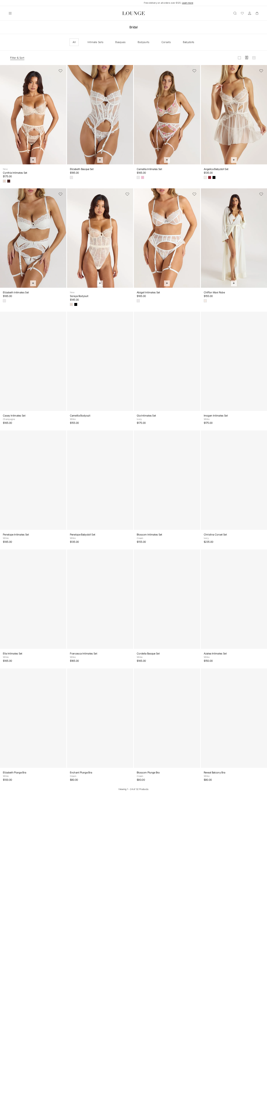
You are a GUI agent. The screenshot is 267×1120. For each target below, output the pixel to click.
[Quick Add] (33, 160)
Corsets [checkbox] (166, 42)
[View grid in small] (254, 58)
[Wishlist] (242, 13)
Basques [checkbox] (120, 42)
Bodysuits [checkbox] (143, 42)
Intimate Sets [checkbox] (95, 42)
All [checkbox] (74, 42)
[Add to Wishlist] (60, 71)
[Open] (10, 13)
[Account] (249, 13)
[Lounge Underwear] (133, 13)
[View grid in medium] (247, 58)
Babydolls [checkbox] (188, 42)
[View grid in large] (239, 58)
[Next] (61, 117)
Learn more (187, 2)
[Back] (5, 117)
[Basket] (257, 13)
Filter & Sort (17, 57)
